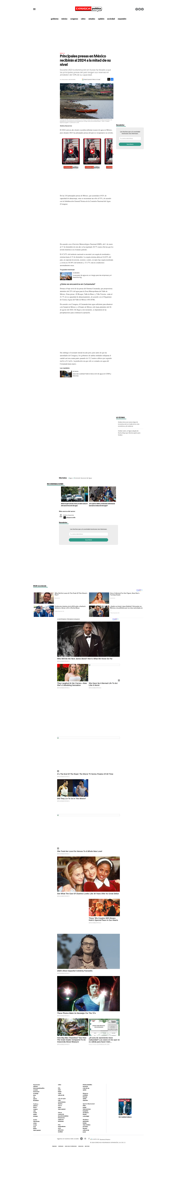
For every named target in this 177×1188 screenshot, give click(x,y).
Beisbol (84, 1107)
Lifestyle (85, 1114)
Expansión (36, 1085)
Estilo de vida (61, 1095)
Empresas (35, 1086)
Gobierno (35, 1106)
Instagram (139, 9)
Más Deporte (86, 1112)
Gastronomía (86, 1121)
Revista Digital (86, 1116)
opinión (101, 18)
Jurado (84, 1132)
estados (91, 18)
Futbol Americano (87, 1109)
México (62, 53)
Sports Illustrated (88, 1104)
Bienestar (85, 1128)
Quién (35, 1120)
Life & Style (62, 1098)
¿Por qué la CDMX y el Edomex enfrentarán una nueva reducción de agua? (102, 505)
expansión (122, 18)
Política (35, 1104)
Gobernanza (61, 1130)
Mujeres (35, 1099)
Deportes (60, 1104)
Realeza (35, 1123)
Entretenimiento (62, 1102)
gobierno (54, 18)
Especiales (85, 1100)
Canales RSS (80, 1146)
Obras (34, 1095)
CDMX (83, 18)
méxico (64, 18)
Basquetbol (85, 1111)
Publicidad (54, 1146)
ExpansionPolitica (88, 1138)
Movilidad (60, 1132)
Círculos (35, 1125)
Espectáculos (36, 1121)
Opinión (35, 1114)
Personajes (85, 1126)
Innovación (85, 1086)
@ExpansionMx (70, 517)
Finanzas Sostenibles (87, 1084)
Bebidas (85, 1123)
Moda (34, 1127)
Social (59, 1128)
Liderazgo (85, 1097)
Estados (75, 371)
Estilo (59, 1100)
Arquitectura (61, 1119)
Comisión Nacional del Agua (83, 478)
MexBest (86, 1119)
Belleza (35, 1128)
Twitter (136, 9)
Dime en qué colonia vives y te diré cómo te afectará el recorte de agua (74, 505)
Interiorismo (61, 1121)
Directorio (87, 1146)
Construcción (61, 1114)
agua (71, 478)
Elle (59, 1088)
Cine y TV (60, 1105)
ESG (34, 1097)
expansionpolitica (85, 1138)
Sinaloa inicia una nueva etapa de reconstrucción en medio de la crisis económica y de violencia (128, 424)
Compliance (60, 1146)
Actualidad (85, 1095)
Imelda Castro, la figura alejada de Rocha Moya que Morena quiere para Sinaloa (129, 433)
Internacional (36, 1091)
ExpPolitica (81, 1138)
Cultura (59, 1084)
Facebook (142, 9)
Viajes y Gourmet (37, 1130)
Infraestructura (61, 1118)
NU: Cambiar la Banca (125, 1117)
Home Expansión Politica (38, 1088)
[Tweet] (108, 79)
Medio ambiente (62, 1126)
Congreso (35, 1109)
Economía (76, 273)
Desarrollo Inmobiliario (63, 1116)
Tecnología (35, 1093)
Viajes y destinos (86, 1125)
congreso (74, 18)
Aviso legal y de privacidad (71, 1146)
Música (59, 1107)
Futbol (84, 1105)
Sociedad (111, 18)
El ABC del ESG (86, 1088)
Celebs (59, 1093)
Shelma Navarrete (68, 515)
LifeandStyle (36, 1100)
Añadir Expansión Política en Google (92, 79)
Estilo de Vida (86, 1130)
